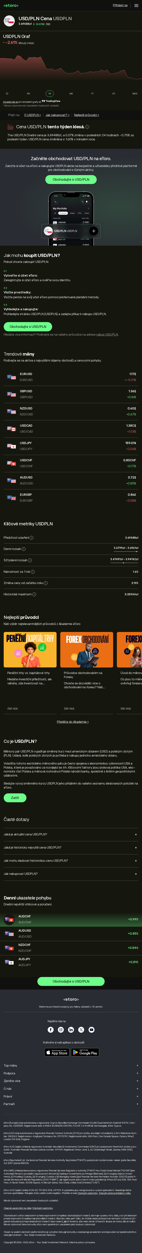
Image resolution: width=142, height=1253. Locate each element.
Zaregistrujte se (10, 102)
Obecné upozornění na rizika (17, 1208)
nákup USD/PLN (107, 334)
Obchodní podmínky (87, 1193)
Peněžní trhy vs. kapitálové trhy (28, 673)
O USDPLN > (32, 115)
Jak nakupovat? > (57, 115)
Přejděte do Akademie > (73, 722)
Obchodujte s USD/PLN (71, 179)
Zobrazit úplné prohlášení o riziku (115, 1193)
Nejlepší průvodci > (86, 115)
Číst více (12, 708)
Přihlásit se (120, 5)
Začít (15, 798)
